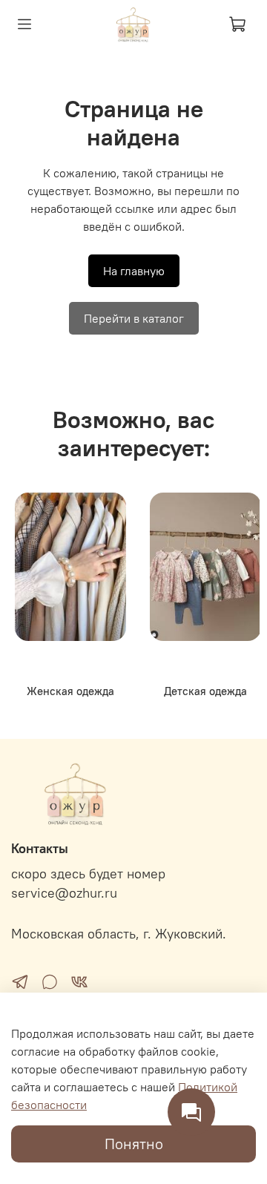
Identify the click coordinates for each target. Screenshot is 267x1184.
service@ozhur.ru (64, 893)
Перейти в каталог (134, 318)
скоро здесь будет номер (88, 874)
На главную (134, 270)
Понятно (134, 1143)
